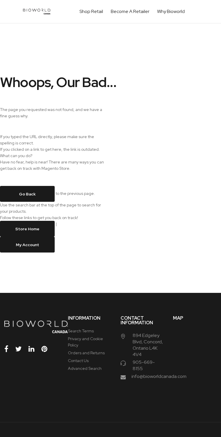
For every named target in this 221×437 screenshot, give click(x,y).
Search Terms (81, 331)
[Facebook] (9, 348)
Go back (27, 194)
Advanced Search (85, 368)
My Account (27, 244)
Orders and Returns (86, 352)
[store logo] (36, 11)
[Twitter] (21, 348)
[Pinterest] (47, 348)
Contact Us (78, 360)
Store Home (27, 228)
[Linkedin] (34, 348)
